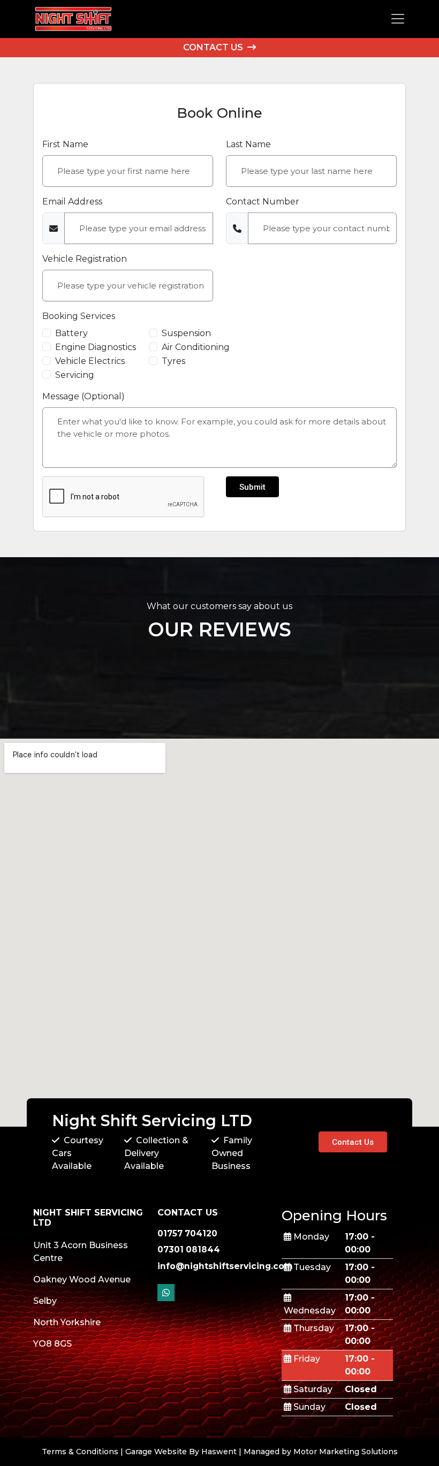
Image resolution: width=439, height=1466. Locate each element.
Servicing (74, 375)
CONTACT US (214, 47)
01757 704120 (187, 1233)
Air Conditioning (196, 347)
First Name (65, 144)
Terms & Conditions (80, 1451)
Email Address (72, 201)
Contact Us (353, 1142)
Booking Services (78, 316)
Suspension (186, 333)
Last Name (248, 144)
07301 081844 (188, 1249)
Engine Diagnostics (95, 347)
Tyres (173, 361)
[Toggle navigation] (398, 19)
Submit (252, 487)
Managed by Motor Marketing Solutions (321, 1451)
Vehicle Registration (84, 259)
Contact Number (262, 201)
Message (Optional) (83, 396)
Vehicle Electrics (90, 361)
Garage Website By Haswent (181, 1451)
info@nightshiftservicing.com (225, 1266)
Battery (71, 333)
